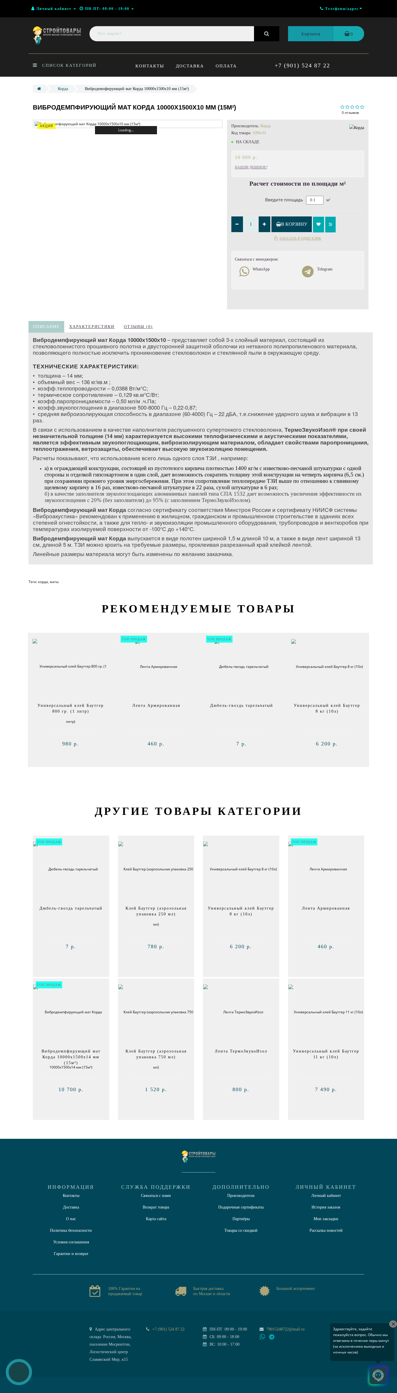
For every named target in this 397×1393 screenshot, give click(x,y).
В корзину (294, 224)
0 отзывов (350, 112)
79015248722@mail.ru (286, 1329)
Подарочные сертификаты (241, 1207)
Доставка (190, 66)
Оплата (226, 66)
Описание (46, 327)
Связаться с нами (156, 1195)
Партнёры (241, 1219)
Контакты (149, 66)
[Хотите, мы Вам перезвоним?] (19, 1372)
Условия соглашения (71, 1242)
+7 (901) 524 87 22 (302, 65)
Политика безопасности (71, 1230)
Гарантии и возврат (71, 1254)
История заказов (326, 1207)
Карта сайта (156, 1219)
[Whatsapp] (262, 1336)
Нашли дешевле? (251, 167)
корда (43, 581)
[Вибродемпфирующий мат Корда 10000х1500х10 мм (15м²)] (128, 124)
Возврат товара (156, 1207)
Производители (241, 1195)
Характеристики (92, 327)
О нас (71, 1219)
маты (54, 581)
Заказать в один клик (300, 238)
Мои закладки (326, 1219)
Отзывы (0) (138, 327)
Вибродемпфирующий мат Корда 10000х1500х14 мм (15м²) (71, 1057)
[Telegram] (272, 1337)
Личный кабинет (326, 1195)
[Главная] (39, 89)
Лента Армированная (156, 705)
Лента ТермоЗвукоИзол (241, 1051)
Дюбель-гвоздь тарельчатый (241, 705)
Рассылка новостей (326, 1230)
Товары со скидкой (240, 1230)
